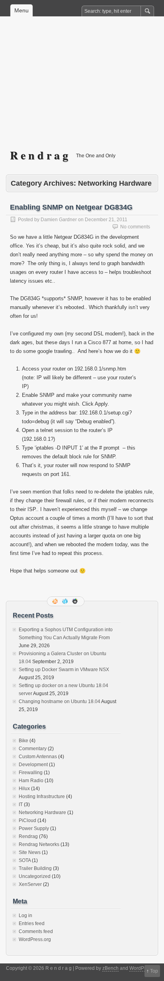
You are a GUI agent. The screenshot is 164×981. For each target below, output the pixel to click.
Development (33, 764)
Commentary (33, 748)
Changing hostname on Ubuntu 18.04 (59, 701)
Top (154, 971)
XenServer (30, 884)
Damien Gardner (59, 219)
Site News (30, 852)
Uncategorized (35, 876)
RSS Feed (56, 601)
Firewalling (31, 772)
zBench (110, 968)
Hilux (24, 788)
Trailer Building (35, 868)
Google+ (76, 601)
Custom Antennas (38, 756)
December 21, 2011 (106, 219)
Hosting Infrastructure (42, 796)
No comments (135, 227)
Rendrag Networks (39, 844)
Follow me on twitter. (66, 601)
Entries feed (32, 923)
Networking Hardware (42, 812)
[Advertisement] (82, 88)
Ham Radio (31, 780)
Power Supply (34, 828)
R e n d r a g (39, 155)
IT (21, 804)
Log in (25, 915)
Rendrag (28, 836)
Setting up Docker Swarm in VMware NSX (64, 669)
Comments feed (36, 931)
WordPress (141, 968)
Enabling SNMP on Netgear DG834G (71, 207)
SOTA (25, 860)
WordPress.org (35, 939)
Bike (23, 740)
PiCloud (27, 820)
